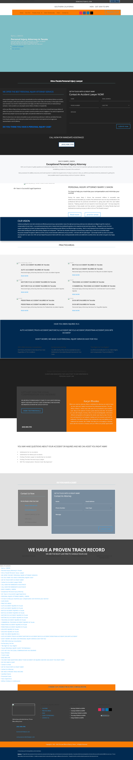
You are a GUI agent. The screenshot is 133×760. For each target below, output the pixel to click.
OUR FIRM (45, 708)
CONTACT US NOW (17, 46)
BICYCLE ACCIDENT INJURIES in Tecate (12, 610)
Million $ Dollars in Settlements (10, 681)
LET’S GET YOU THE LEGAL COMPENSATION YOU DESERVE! (18, 650)
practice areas (93, 214)
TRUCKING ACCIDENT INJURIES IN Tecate (13, 620)
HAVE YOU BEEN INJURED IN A (10, 634)
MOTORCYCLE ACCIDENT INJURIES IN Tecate (14, 615)
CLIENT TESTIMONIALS (48, 715)
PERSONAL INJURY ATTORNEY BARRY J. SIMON (15, 596)
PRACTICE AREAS (6, 603)
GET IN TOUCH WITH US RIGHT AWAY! (12, 580)
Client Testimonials (49, 13)
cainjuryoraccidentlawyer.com (25, 737)
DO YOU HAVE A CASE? (8, 662)
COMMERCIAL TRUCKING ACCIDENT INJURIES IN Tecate (17, 622)
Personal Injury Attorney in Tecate (11, 570)
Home (21, 13)
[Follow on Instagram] (80, 12)
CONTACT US (45, 718)
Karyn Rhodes (5, 653)
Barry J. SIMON (5, 568)
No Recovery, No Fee (7, 643)
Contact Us (65, 13)
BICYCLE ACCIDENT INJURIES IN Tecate (12, 613)
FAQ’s (58, 13)
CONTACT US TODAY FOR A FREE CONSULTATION (67, 687)
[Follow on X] (91, 12)
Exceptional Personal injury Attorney (12, 592)
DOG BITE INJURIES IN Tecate (10, 629)
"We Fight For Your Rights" (9, 646)
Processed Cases (6, 676)
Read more (74, 214)
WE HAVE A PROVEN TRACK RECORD (12, 671)
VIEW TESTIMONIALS (32, 410)
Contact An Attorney (7, 669)
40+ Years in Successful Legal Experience (13, 594)
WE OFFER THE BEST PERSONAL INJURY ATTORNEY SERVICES (19, 575)
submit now (123, 126)
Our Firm (27, 13)
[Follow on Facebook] (84, 12)
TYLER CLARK (5, 655)
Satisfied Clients (6, 674)
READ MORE (24, 276)
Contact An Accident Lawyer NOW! (11, 582)
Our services (16, 49)
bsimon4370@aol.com (84, 1)
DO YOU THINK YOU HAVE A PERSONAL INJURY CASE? (17, 577)
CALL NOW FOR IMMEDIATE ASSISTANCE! (13, 584)
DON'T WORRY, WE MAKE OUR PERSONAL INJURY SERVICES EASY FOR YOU (23, 639)
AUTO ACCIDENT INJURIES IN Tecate (12, 606)
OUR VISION (5, 601)
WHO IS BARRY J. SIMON (8, 589)
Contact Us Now (6, 664)
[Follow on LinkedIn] (88, 12)
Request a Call (113, 12)
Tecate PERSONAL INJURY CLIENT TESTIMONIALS (15, 648)
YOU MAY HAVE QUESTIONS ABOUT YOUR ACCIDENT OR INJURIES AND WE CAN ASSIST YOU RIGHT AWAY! (33, 660)
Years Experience (6, 679)
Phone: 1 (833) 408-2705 (31, 505)
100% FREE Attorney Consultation (11, 641)
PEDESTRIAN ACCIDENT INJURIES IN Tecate (14, 624)
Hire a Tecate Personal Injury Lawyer (12, 573)
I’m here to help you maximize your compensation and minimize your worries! (24, 599)
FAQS (43, 713)
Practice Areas (36, 13)
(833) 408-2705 (115, 1)
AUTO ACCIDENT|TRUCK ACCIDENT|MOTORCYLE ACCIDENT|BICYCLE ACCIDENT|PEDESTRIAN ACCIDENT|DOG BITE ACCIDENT (39, 636)
